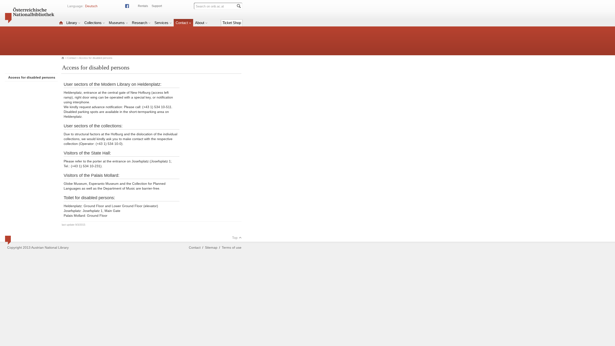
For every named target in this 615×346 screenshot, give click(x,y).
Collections (93, 23)
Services (161, 23)
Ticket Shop (231, 23)
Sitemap (211, 247)
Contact (182, 23)
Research (139, 23)
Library (71, 23)
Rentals (143, 6)
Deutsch (91, 6)
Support (157, 6)
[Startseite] (61, 22)
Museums (117, 23)
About (199, 23)
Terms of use (231, 247)
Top (235, 238)
